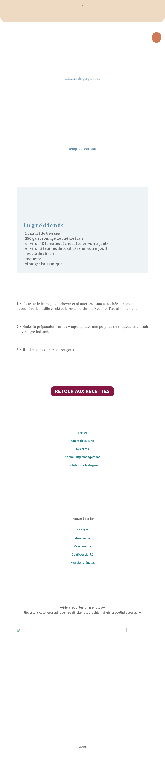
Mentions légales (82, 562)
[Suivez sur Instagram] (86, 477)
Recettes (82, 449)
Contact (82, 530)
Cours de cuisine (82, 441)
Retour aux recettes (82, 391)
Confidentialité (82, 554)
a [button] (82, 4)
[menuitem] (82, 15)
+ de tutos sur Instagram (82, 465)
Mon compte (82, 546)
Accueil (82, 433)
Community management (82, 457)
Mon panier (82, 538)
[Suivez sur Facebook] (78, 477)
